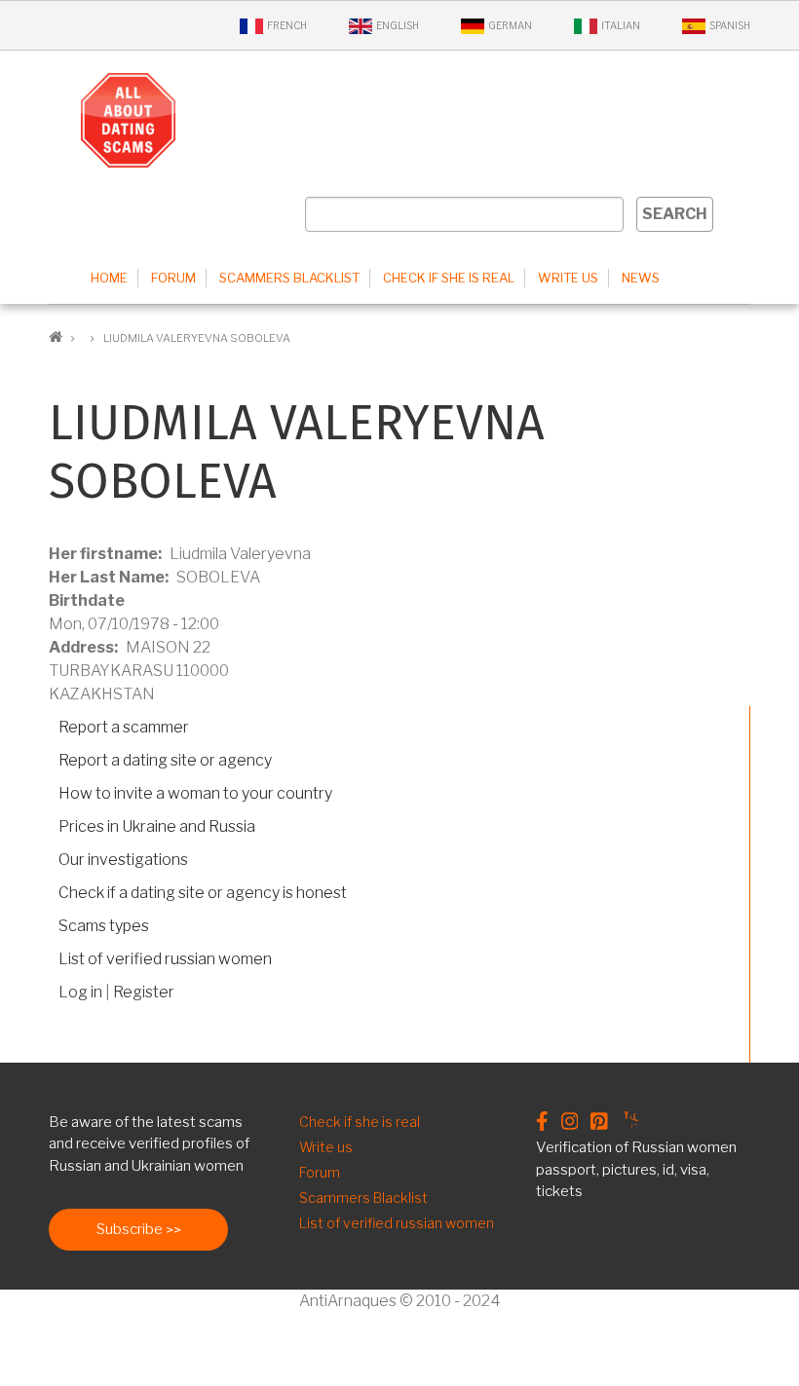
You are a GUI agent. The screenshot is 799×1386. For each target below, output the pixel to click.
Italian (620, 25)
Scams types (103, 926)
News (641, 277)
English (397, 25)
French (287, 25)
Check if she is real (448, 277)
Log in (80, 992)
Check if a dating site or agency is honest (202, 892)
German (510, 25)
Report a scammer (123, 727)
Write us (568, 277)
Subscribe (129, 1229)
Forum (173, 277)
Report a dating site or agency (165, 760)
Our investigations (123, 859)
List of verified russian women (165, 959)
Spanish (729, 25)
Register (143, 992)
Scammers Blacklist (289, 277)
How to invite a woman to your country (195, 793)
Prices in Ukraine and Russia (156, 826)
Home (109, 277)
